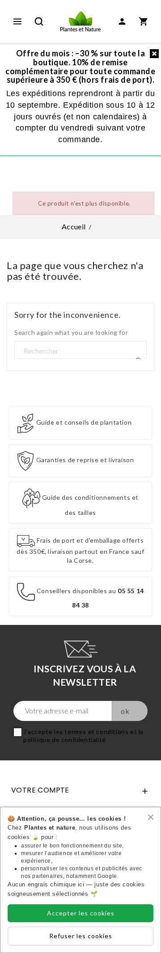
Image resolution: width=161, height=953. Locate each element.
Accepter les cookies (80, 913)
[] (136, 350)
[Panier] (144, 21)
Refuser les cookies (80, 936)
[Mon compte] (122, 21)
